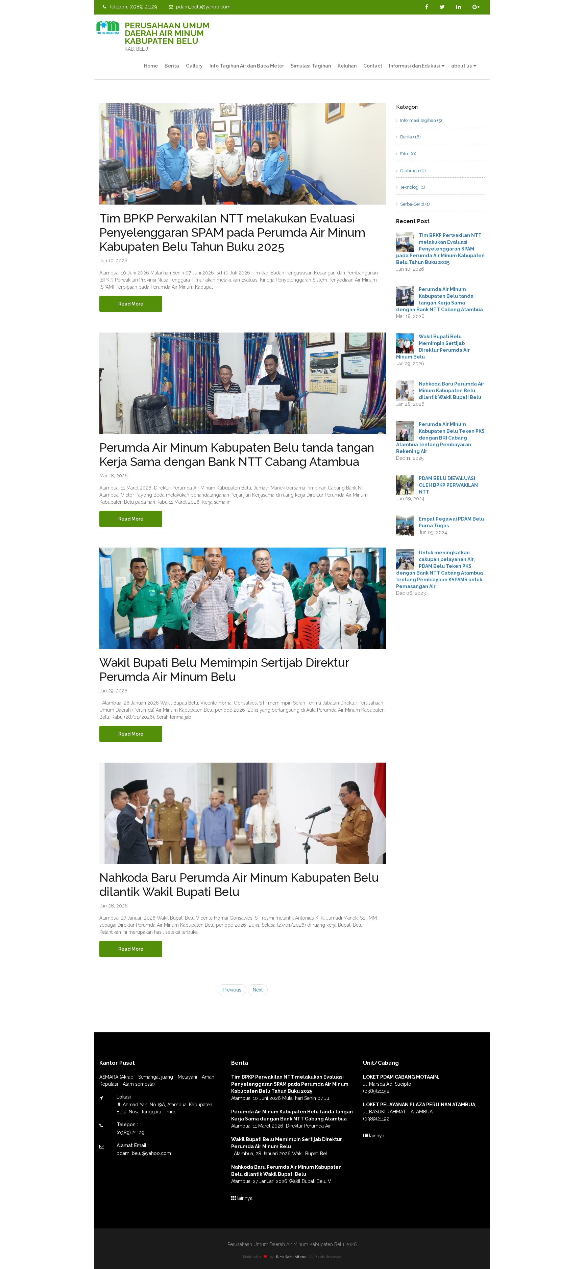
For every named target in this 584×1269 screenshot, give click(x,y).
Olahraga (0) (412, 170)
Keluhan (347, 66)
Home (151, 66)
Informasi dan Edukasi (414, 66)
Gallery (194, 66)
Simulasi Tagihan (311, 66)
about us (461, 66)
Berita (172, 66)
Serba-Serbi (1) (414, 204)
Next (258, 990)
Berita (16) (410, 136)
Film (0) (407, 153)
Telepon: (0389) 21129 (132, 6)
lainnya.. (245, 1198)
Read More (130, 304)
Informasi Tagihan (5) (420, 120)
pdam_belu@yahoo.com (202, 6)
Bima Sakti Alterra (291, 1257)
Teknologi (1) (412, 187)
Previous (232, 990)
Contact (372, 66)
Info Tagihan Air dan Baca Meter (247, 66)
